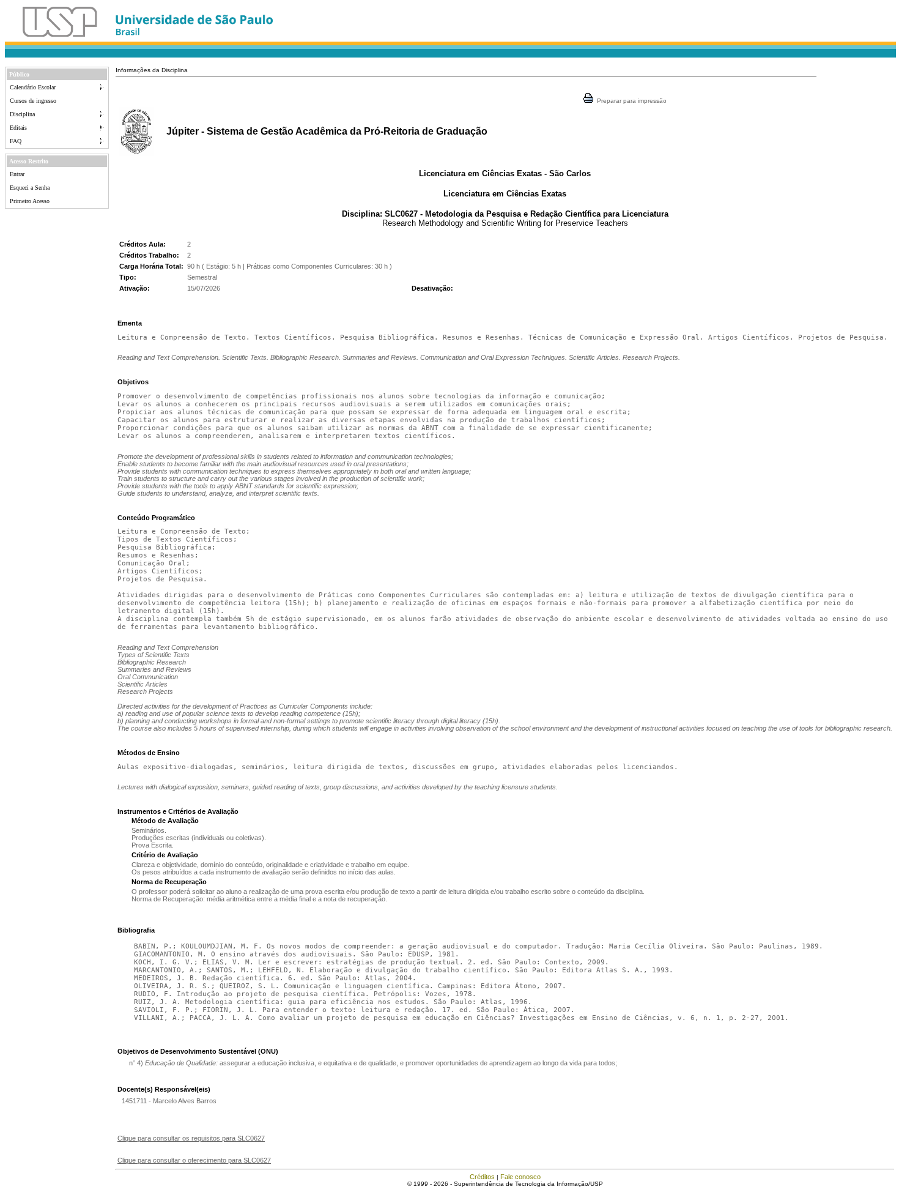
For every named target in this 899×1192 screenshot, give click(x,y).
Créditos (482, 1176)
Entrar (17, 174)
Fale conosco (520, 1176)
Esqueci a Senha (30, 187)
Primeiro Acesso (30, 201)
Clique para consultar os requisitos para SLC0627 (191, 1138)
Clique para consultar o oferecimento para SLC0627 (194, 1160)
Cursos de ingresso (33, 100)
